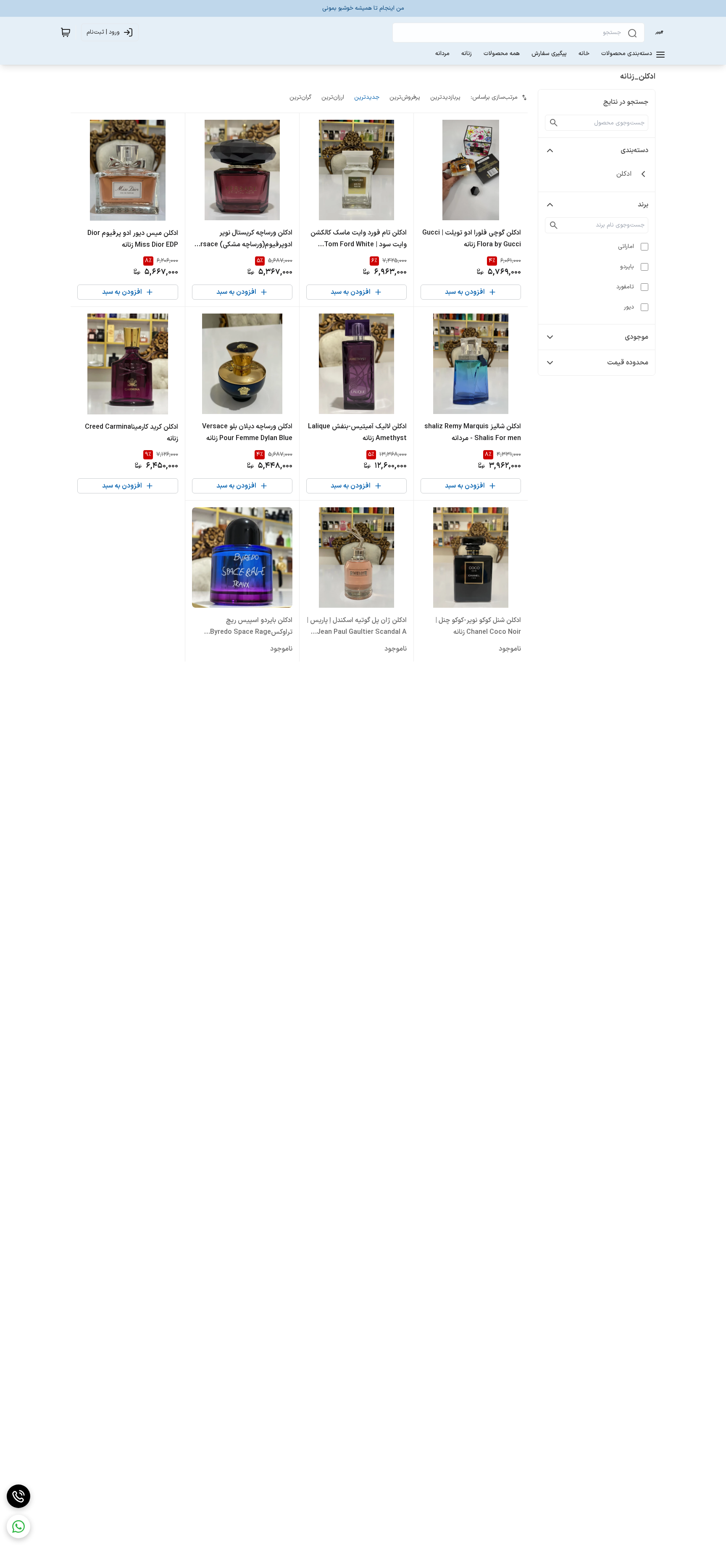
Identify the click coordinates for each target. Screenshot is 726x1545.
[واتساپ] (18, 1526)
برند (643, 205)
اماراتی (626, 246)
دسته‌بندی (634, 150)
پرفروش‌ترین (404, 97)
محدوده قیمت (627, 363)
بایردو (627, 266)
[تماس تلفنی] (18, 1496)
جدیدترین (366, 97)
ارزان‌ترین (332, 97)
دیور (629, 307)
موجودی (636, 337)
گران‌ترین (300, 97)
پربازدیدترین (445, 97)
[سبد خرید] (65, 32)
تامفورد (625, 286)
